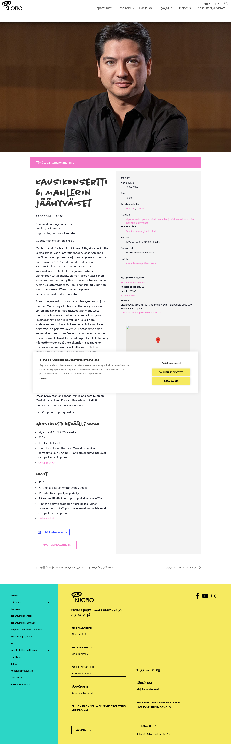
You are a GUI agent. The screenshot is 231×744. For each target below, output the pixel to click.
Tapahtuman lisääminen (23, 622)
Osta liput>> (46, 463)
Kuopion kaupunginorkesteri (141, 231)
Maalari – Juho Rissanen (181, 567)
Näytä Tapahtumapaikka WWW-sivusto (141, 312)
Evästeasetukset (171, 363)
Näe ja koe (16, 602)
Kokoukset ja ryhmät (21, 636)
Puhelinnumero (82, 667)
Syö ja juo (15, 609)
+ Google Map (128, 295)
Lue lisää (43, 378)
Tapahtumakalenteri (21, 615)
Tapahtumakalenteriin (56, 545)
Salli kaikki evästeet (171, 372)
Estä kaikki (171, 381)
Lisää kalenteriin (53, 532)
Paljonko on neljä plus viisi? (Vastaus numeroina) (98, 708)
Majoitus (15, 595)
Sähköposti (79, 686)
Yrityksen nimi (81, 627)
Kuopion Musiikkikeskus (133, 282)
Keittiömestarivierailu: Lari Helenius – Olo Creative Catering (76, 567)
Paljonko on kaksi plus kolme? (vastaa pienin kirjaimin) (158, 704)
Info (205, 4)
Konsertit (130, 208)
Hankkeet (16, 657)
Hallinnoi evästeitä (20, 684)
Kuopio (140, 208)
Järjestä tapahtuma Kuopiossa (26, 629)
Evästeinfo (16, 677)
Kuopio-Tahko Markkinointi (24, 650)
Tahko (14, 664)
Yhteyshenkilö (82, 647)
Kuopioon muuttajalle (22, 670)
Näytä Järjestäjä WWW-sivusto (142, 263)
